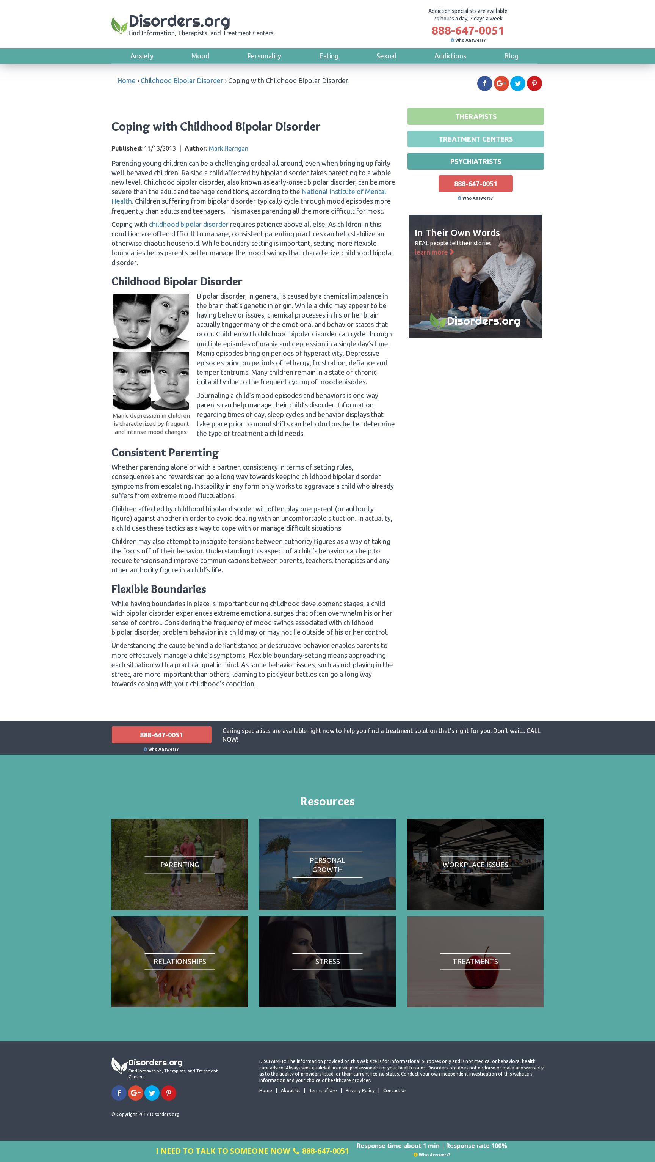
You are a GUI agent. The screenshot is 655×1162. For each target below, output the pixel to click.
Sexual (386, 56)
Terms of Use (323, 1090)
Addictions (450, 56)
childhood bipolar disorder (189, 224)
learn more (432, 252)
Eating (328, 56)
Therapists (476, 116)
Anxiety (142, 56)
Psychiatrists (475, 161)
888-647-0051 (468, 30)
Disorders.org (201, 23)
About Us (290, 1090)
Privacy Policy (360, 1090)
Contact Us (394, 1090)
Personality (264, 56)
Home (126, 80)
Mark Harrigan (228, 148)
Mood (200, 56)
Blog (511, 56)
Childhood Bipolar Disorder (182, 80)
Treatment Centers (476, 139)
